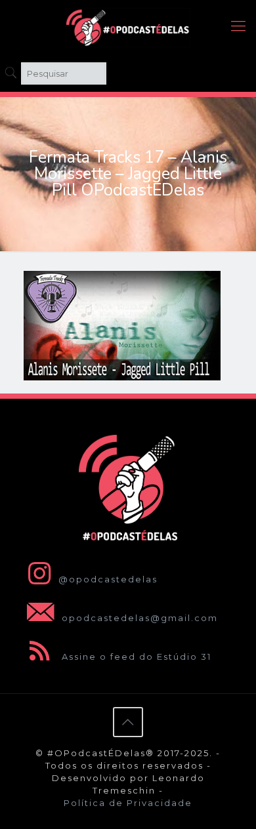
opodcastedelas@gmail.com (138, 618)
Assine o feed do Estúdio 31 (134, 656)
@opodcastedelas (108, 579)
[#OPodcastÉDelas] (128, 26)
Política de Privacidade (128, 803)
